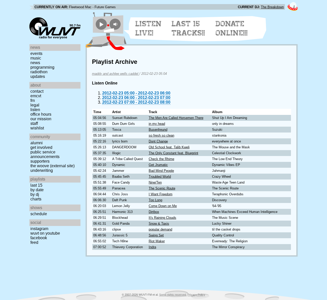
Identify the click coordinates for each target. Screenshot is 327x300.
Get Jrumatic (158, 165)
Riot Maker (157, 241)
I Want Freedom (160, 194)
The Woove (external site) (52, 166)
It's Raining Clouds (162, 218)
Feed (34, 242)
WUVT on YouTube (45, 233)
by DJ (34, 194)
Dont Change (158, 141)
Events (36, 53)
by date (37, 190)
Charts (35, 199)
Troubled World (160, 176)
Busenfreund (158, 129)
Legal (34, 105)
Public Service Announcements (45, 154)
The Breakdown (272, 7)
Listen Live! (148, 28)
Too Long (155, 200)
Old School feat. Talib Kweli (169, 147)
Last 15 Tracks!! (188, 28)
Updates (37, 76)
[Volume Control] (116, 24)
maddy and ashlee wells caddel (115, 74)
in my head (157, 124)
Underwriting (41, 170)
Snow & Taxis (159, 223)
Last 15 (36, 185)
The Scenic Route (162, 188)
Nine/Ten (155, 182)
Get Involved (41, 147)
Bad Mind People (161, 171)
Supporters (40, 161)
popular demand (160, 229)
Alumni (36, 143)
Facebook (38, 238)
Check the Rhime (161, 159)
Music (35, 58)
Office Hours (40, 114)
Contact (36, 91)
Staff (34, 123)
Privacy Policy (196, 294)
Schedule (38, 214)
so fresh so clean (161, 135)
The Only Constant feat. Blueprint (173, 153)
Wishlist (37, 128)
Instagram (39, 228)
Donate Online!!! (232, 28)
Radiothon (39, 72)
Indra (152, 247)
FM (32, 100)
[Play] (101, 24)
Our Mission (40, 119)
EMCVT (35, 96)
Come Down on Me (163, 206)
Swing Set (156, 235)
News (35, 63)
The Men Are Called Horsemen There (176, 118)
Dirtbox (154, 212)
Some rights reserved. (173, 294)
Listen (35, 109)
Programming (42, 67)
